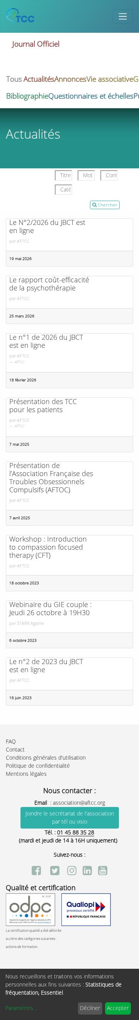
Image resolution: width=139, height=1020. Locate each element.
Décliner (90, 1008)
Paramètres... (21, 1008)
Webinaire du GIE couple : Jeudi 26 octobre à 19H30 (50, 609)
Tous (14, 79)
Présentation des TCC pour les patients (43, 406)
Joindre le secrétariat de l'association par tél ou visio (69, 817)
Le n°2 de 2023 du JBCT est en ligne (46, 666)
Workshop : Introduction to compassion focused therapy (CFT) (48, 547)
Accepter (118, 1008)
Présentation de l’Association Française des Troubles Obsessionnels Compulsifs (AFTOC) (51, 478)
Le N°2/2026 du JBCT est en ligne (47, 227)
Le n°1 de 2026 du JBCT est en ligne (46, 342)
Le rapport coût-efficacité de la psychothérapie (49, 284)
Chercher (107, 205)
